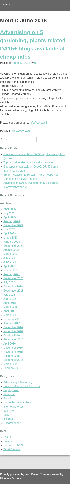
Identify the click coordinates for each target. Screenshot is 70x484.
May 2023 (9, 229)
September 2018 (13, 290)
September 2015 (13, 359)
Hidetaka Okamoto (11, 478)
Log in (7, 437)
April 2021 (9, 266)
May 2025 (9, 213)
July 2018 (9, 294)
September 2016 (13, 339)
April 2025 (9, 217)
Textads (5, 4)
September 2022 (13, 245)
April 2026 (9, 209)
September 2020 (13, 278)
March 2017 (10, 315)
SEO (6, 414)
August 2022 (11, 249)
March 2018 (10, 306)
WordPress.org (12, 449)
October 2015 (11, 355)
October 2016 (11, 335)
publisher (9, 410)
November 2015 (13, 351)
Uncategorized (21, 130)
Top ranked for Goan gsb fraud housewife (28, 162)
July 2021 (9, 258)
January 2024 (11, 221)
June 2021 (9, 262)
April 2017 (9, 311)
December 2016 (13, 327)
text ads (8, 418)
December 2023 (13, 225)
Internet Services (13, 406)
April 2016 (9, 343)
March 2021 (10, 270)
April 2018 (9, 302)
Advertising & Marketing (17, 382)
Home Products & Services (19, 402)
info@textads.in (39, 122)
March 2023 (10, 237)
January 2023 (11, 241)
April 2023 (9, 233)
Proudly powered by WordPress (19, 474)
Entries (10, 441)
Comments (13, 445)
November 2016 (13, 331)
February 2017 (12, 319)
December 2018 (13, 286)
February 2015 (12, 368)
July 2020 (9, 282)
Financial (9, 394)
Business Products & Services (21, 386)
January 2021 (11, 274)
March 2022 (10, 253)
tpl (35, 62)
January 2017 (11, 323)
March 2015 (10, 364)
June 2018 (9, 298)
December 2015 (13, 347)
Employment (11, 390)
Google (7, 398)
